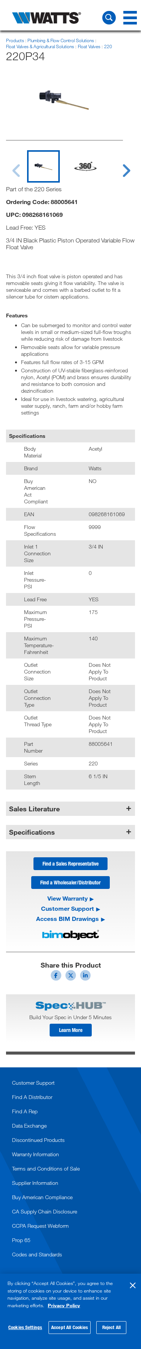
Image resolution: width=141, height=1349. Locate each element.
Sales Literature (34, 809)
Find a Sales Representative (70, 863)
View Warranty (67, 898)
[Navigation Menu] (130, 17)
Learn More (70, 1030)
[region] (70, 1311)
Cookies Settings (25, 1327)
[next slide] (119, 166)
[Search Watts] (109, 17)
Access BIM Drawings (67, 918)
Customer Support (67, 908)
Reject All (111, 1327)
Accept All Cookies (69, 1327)
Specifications (32, 832)
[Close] (132, 1285)
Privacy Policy (64, 1305)
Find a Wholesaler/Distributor (70, 882)
